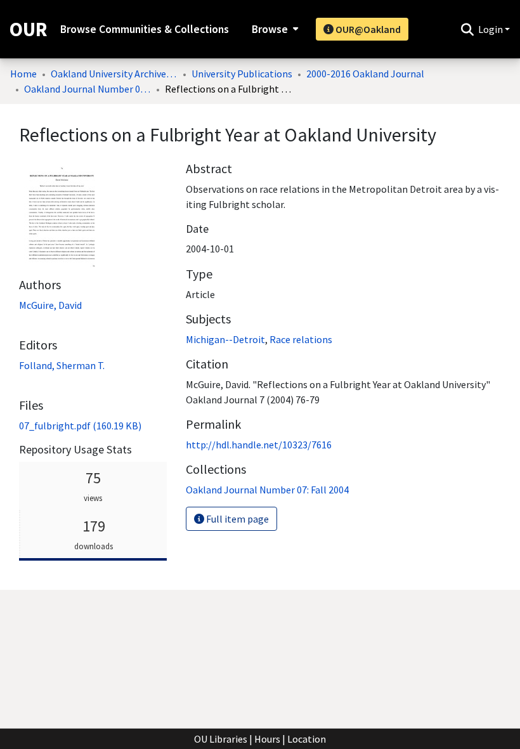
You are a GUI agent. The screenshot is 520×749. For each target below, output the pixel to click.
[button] (467, 29)
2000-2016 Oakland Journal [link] (365, 73)
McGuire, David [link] (50, 305)
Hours (267, 739)
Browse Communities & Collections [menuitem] (144, 29)
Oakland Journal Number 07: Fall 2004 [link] (87, 88)
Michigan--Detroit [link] (225, 339)
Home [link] (23, 73)
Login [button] (491, 29)
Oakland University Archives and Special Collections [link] (114, 73)
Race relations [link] (301, 339)
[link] (80, 425)
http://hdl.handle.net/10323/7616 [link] (259, 444)
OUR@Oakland (367, 29)
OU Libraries (220, 739)
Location (306, 739)
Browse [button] (270, 29)
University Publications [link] (242, 73)
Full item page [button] (236, 518)
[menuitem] (274, 29)
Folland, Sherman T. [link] (62, 365)
